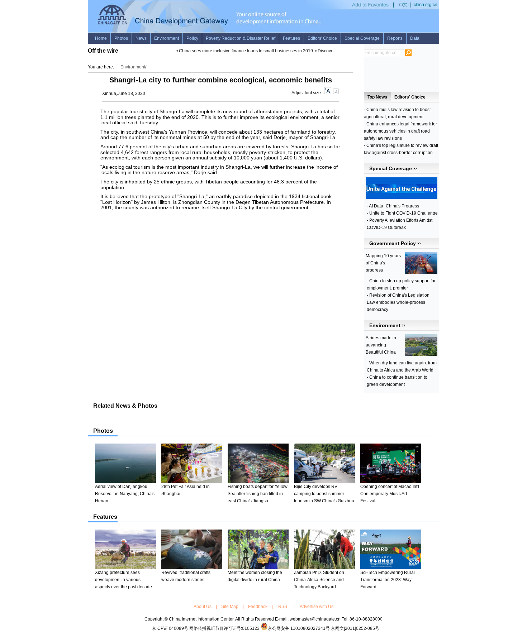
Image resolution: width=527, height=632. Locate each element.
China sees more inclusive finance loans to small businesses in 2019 (242, 50)
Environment (132, 67)
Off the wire (103, 51)
